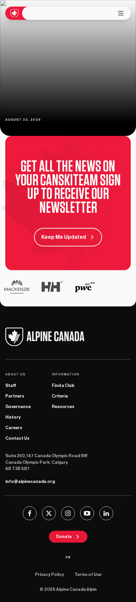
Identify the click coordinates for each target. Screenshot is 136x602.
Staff (10, 385)
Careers (13, 428)
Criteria (60, 396)
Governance (18, 406)
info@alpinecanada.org (30, 481)
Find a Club (63, 385)
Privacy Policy (49, 574)
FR (68, 557)
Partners (14, 396)
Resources (63, 406)
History (13, 417)
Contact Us (17, 438)
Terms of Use (88, 574)
